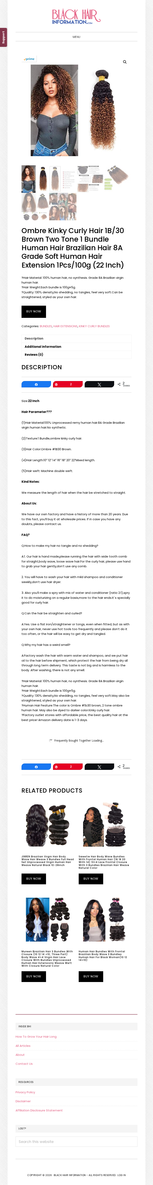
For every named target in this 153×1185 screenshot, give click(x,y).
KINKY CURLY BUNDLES (94, 326)
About (20, 1055)
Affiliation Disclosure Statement (39, 1110)
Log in (122, 1175)
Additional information (43, 347)
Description (34, 338)
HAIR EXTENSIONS (65, 326)
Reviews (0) (34, 355)
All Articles (23, 1046)
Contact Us (24, 1064)
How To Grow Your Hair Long (36, 1036)
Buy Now (33, 311)
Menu (76, 37)
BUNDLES (46, 326)
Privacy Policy (25, 1092)
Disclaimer (23, 1101)
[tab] (76, 339)
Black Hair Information (76, 16)
